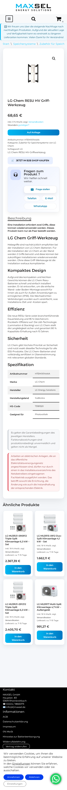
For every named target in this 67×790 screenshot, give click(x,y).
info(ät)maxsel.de (15, 707)
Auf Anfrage (33, 132)
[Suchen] (33, 19)
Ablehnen (34, 777)
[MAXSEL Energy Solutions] (33, 7)
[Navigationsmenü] (9, 18)
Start (6, 44)
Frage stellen (43, 189)
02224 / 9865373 (15, 703)
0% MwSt (8, 731)
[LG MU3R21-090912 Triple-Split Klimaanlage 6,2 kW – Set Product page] (18, 523)
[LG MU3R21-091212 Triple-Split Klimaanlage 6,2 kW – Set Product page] (18, 591)
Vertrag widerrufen (16, 746)
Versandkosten (35, 122)
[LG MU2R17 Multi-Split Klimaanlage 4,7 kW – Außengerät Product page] (49, 591)
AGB (5, 716)
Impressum (9, 726)
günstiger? (23, 125)
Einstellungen (21, 763)
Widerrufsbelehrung (14, 741)
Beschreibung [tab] (19, 218)
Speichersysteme (24, 44)
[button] (53, 58)
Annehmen (13, 777)
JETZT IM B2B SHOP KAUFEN (30, 160)
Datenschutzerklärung (15, 721)
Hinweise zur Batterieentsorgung (21, 736)
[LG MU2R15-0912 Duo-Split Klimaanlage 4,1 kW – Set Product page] (49, 523)
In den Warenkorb (18, 569)
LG (21, 149)
